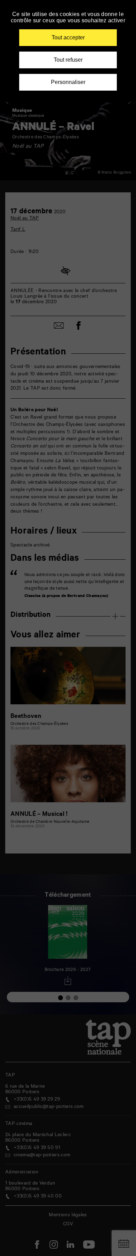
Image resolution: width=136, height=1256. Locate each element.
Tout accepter (68, 37)
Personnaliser (68, 82)
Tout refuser (68, 60)
